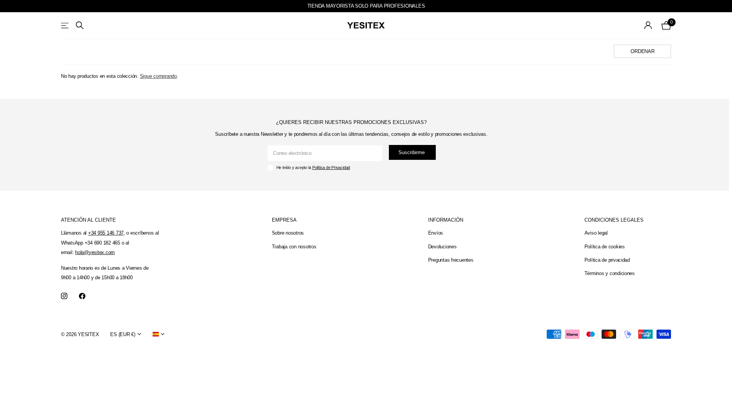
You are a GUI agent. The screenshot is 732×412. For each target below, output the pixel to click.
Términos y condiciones (609, 273)
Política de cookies (604, 246)
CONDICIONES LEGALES (614, 220)
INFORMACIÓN (445, 220)
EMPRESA (284, 220)
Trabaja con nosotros (294, 246)
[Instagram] (64, 296)
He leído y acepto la (313, 167)
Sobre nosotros (288, 233)
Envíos (435, 233)
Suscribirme (412, 152)
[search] (79, 25)
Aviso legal (596, 233)
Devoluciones (442, 246)
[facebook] (82, 296)
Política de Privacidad (331, 167)
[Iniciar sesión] (648, 25)
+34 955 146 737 (106, 233)
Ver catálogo (65, 25)
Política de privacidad (607, 260)
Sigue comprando (158, 76)
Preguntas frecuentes (451, 260)
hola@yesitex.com (95, 252)
